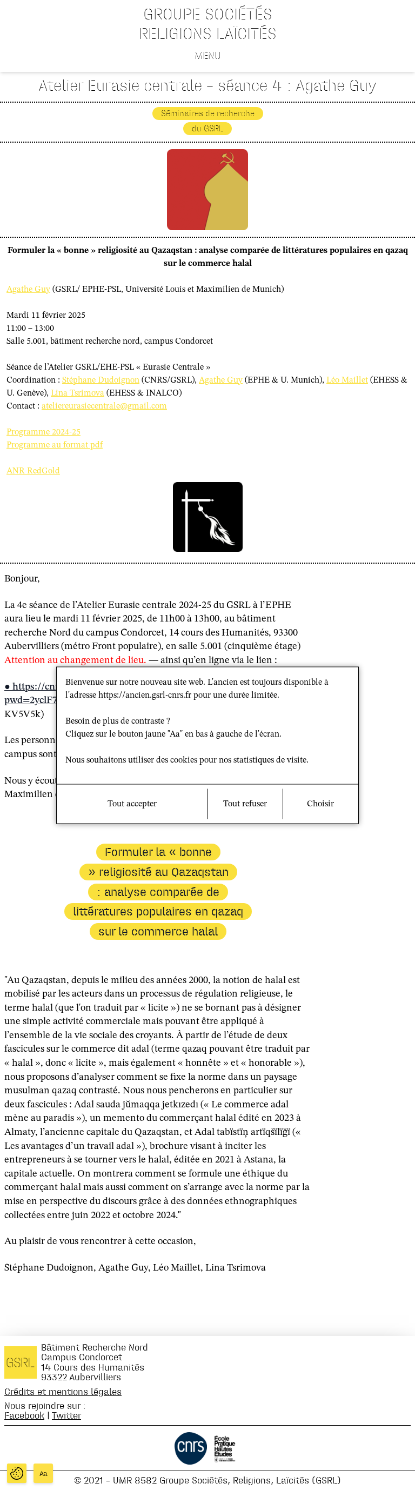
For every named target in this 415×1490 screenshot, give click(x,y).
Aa (43, 1473)
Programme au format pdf (54, 445)
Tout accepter (132, 803)
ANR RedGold (33, 471)
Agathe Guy (28, 289)
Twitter (66, 1415)
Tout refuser (245, 803)
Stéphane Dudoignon (100, 380)
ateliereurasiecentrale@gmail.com (104, 406)
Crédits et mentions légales (63, 1391)
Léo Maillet (347, 380)
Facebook (24, 1415)
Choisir (320, 803)
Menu (208, 55)
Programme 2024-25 (43, 432)
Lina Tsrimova (77, 393)
